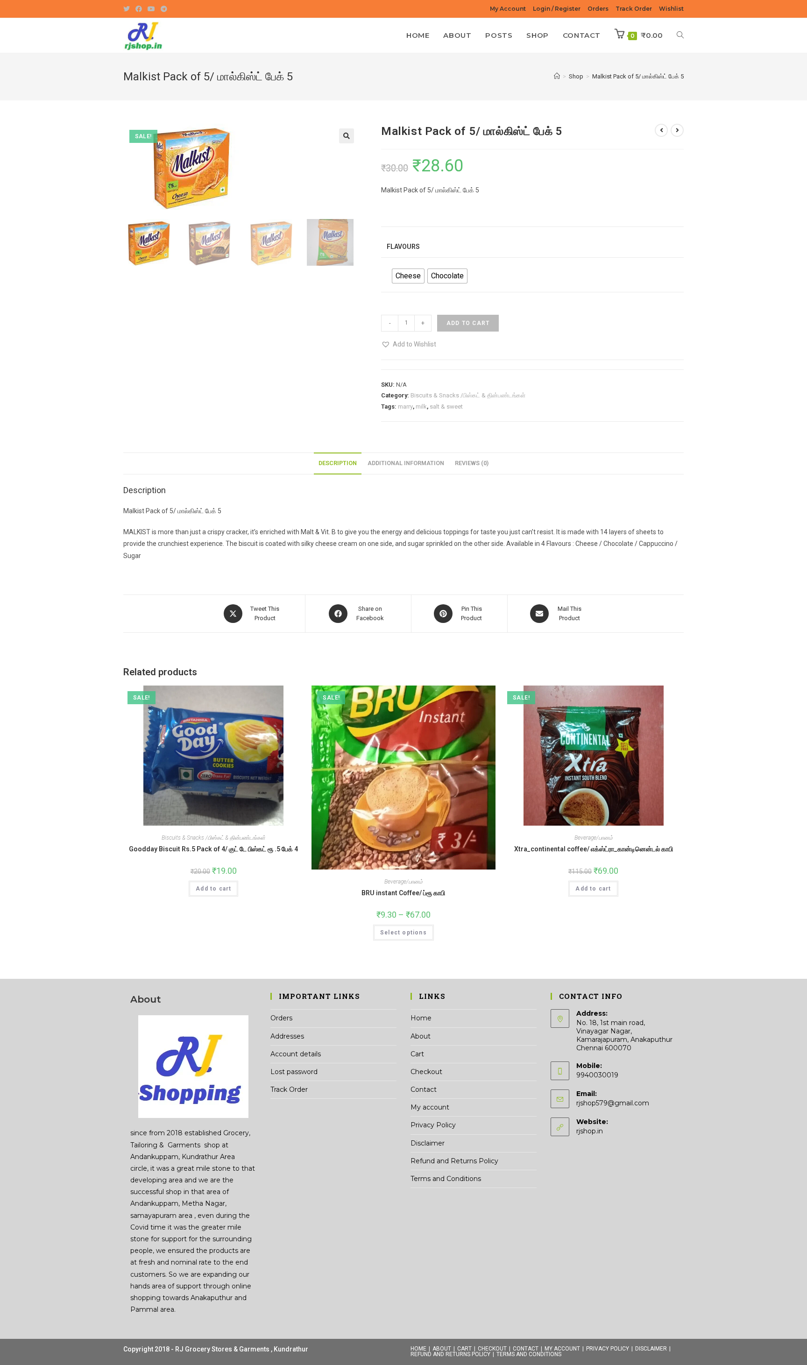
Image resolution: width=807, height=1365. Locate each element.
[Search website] (680, 35)
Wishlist (671, 8)
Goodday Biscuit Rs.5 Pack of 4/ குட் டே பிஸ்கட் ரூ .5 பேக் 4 (213, 849)
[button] (346, 135)
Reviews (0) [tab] (471, 463)
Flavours (403, 246)
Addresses (287, 1036)
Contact (424, 1089)
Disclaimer (428, 1143)
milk (421, 406)
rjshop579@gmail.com (612, 1103)
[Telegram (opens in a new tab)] (164, 9)
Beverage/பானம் (403, 881)
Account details (295, 1054)
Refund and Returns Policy (454, 1161)
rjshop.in (589, 1131)
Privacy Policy (433, 1125)
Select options (403, 932)
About (421, 1036)
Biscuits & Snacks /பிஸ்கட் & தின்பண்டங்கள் (468, 395)
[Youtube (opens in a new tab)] (151, 9)
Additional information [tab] (406, 463)
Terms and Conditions (446, 1178)
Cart (417, 1054)
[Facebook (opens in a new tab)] (139, 9)
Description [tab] (338, 463)
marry (405, 406)
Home (421, 1018)
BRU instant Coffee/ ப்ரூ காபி (403, 893)
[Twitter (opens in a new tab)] (128, 9)
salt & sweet (446, 406)
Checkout (426, 1072)
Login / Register (556, 8)
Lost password (294, 1072)
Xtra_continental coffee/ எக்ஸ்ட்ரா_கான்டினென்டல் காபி (593, 849)
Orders (598, 8)
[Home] (557, 76)
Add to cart (467, 323)
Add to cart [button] (213, 888)
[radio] (408, 276)
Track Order (634, 8)
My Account (508, 8)
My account (430, 1107)
